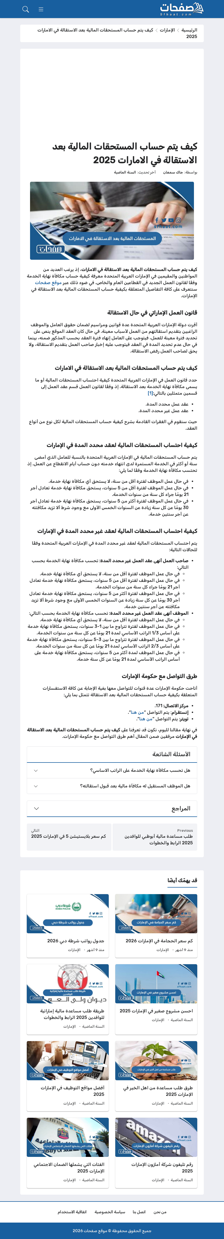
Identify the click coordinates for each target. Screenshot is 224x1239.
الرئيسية (189, 30)
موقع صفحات (48, 282)
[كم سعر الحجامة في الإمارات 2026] (156, 926)
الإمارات (167, 30)
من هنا (137, 712)
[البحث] (25, 9)
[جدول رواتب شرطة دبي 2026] (68, 926)
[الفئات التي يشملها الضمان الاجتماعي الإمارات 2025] (68, 1153)
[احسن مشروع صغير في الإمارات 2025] (156, 999)
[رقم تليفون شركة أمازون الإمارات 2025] (156, 1153)
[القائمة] (41, 9)
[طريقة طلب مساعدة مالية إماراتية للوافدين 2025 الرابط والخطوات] (68, 999)
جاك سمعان (173, 172)
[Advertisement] (112, 96)
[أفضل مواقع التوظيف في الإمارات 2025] (68, 1076)
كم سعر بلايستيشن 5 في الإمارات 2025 (68, 836)
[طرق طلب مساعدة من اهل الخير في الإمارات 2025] (156, 1076)
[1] (150, 393)
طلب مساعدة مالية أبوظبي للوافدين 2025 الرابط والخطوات (159, 839)
